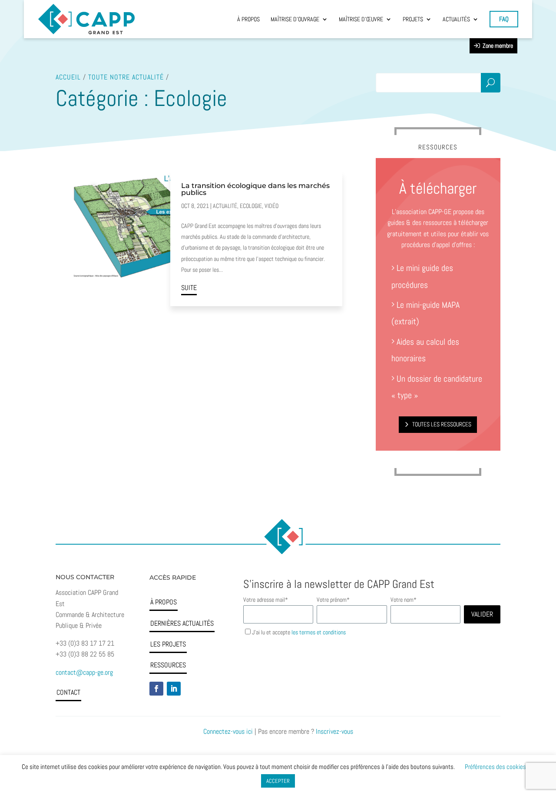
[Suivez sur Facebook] (156, 689)
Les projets (168, 644)
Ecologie (251, 206)
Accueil (68, 77)
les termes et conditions (318, 632)
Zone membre (496, 45)
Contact (68, 692)
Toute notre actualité (126, 77)
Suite (189, 288)
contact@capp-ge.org (84, 672)
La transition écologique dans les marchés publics (255, 189)
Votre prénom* (333, 600)
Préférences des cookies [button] (495, 766)
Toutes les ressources (441, 425)
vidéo (271, 206)
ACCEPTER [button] (278, 781)
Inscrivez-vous (334, 731)
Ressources (168, 665)
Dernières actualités (182, 623)
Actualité (225, 206)
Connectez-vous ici (228, 731)
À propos (163, 602)
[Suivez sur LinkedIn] (174, 689)
